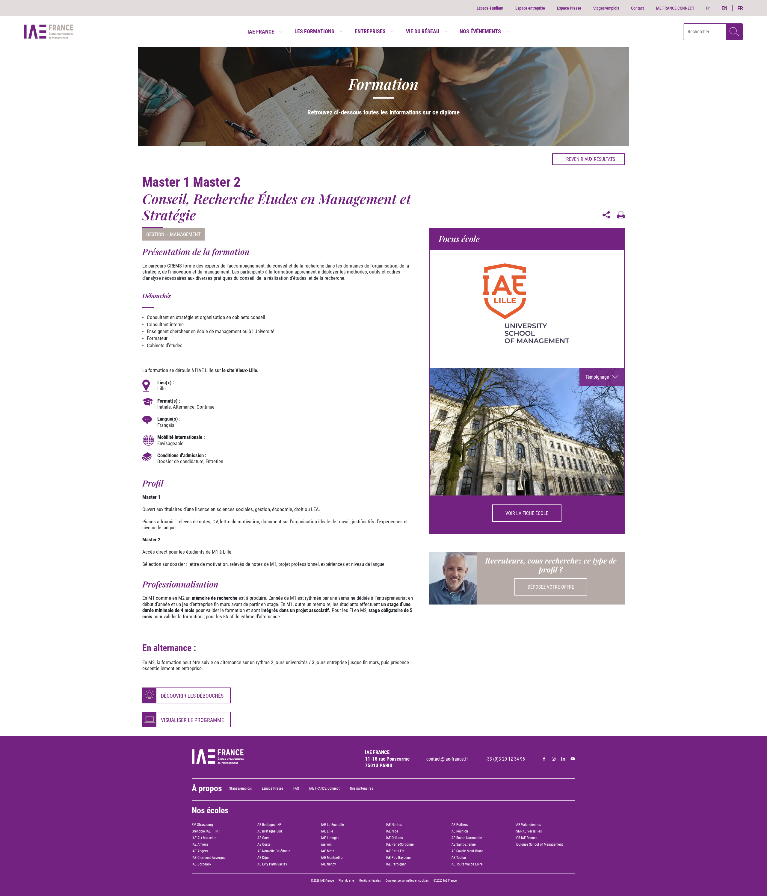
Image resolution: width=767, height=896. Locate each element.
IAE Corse (263, 844)
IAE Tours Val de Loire (467, 864)
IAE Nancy (328, 864)
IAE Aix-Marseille (204, 838)
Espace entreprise (530, 8)
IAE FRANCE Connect (324, 788)
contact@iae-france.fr (447, 759)
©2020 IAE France (445, 881)
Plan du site (346, 881)
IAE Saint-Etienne (463, 844)
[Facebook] (544, 758)
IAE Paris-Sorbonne (400, 844)
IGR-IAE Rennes (526, 838)
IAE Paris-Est (395, 851)
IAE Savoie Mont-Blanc (467, 851)
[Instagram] (553, 758)
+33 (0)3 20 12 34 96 (505, 759)
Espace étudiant (490, 8)
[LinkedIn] (563, 758)
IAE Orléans (394, 838)
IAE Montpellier (332, 858)
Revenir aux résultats (590, 159)
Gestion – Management (173, 234)
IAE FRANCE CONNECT (675, 8)
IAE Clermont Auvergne (209, 858)
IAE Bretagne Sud (269, 831)
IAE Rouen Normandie (466, 838)
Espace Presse (569, 8)
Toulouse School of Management (539, 844)
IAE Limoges (330, 838)
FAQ (296, 788)
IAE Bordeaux (201, 864)
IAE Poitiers (459, 825)
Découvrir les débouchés (192, 696)
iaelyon (326, 844)
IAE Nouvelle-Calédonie (273, 851)
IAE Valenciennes (528, 825)
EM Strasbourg (202, 825)
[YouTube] (572, 758)
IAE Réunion (459, 831)
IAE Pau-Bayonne (398, 858)
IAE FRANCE (260, 31)
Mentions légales (370, 881)
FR (740, 8)
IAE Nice (392, 831)
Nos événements (480, 31)
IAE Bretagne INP (269, 825)
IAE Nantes (394, 825)
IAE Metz (327, 851)
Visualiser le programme (192, 720)
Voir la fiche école (526, 513)
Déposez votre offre (551, 587)
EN (724, 8)
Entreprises (370, 31)
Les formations (314, 31)
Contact (637, 8)
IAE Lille (327, 831)
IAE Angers (200, 851)
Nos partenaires (361, 788)
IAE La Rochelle (332, 825)
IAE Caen (263, 838)
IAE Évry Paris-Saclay (271, 864)
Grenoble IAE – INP (206, 831)
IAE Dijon (263, 858)
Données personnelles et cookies (407, 881)
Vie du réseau (422, 31)
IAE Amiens (200, 844)
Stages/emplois (606, 8)
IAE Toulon (458, 858)
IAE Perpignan (396, 864)
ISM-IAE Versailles (528, 831)
